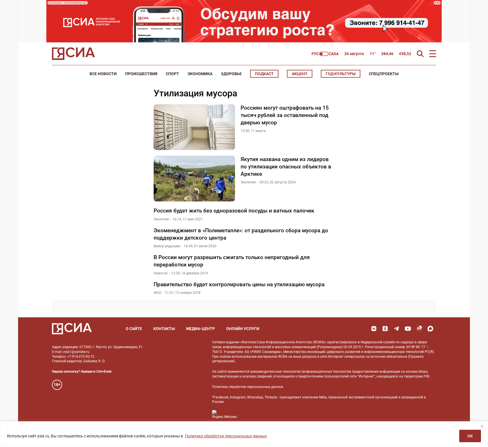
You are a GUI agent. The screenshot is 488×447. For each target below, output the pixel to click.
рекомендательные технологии (275, 372)
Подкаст (264, 73)
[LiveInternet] (247, 414)
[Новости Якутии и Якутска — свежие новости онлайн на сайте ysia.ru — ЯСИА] (73, 53)
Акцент (300, 73)
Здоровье (231, 74)
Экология (248, 182)
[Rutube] (419, 328)
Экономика (200, 74)
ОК (470, 436)
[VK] (374, 328)
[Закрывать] (482, 426)
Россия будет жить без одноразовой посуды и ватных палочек (234, 210)
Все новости (103, 74)
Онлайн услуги (242, 328)
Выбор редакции (167, 246)
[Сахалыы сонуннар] (325, 54)
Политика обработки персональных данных (247, 387)
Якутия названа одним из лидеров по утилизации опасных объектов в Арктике (286, 166)
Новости (160, 273)
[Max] (430, 328)
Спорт (172, 74)
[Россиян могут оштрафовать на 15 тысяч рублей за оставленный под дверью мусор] (194, 127)
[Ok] (385, 328)
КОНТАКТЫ (164, 328)
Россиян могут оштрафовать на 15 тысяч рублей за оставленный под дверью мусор (285, 115)
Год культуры (341, 73)
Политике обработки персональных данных (226, 436)
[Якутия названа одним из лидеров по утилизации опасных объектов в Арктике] (194, 178)
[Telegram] (396, 328)
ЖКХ (157, 293)
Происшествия (141, 74)
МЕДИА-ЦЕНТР (200, 328)
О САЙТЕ (134, 328)
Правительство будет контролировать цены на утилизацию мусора (239, 284)
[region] (244, 434)
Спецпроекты (383, 74)
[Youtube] (407, 328)
